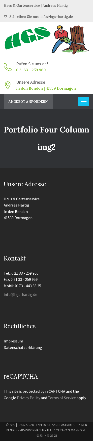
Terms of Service (62, 397)
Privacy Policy (28, 397)
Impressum (13, 340)
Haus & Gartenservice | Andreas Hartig (36, 5)
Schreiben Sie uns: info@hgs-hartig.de (40, 16)
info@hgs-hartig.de (20, 294)
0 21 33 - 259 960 (31, 70)
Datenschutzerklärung (23, 347)
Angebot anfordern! (28, 102)
